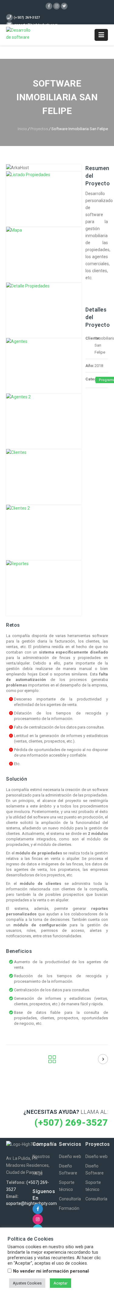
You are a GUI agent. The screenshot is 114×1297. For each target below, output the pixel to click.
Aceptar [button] (60, 1283)
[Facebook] (49, 6)
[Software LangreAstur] (103, 1059)
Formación (69, 1208)
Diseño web (70, 1156)
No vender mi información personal (51, 1271)
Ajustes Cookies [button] (27, 1283)
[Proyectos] (52, 1061)
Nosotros (41, 1156)
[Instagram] (56, 6)
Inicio (22, 128)
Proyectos (39, 128)
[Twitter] (64, 6)
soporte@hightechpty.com (31, 1203)
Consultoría (70, 1198)
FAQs (38, 1173)
